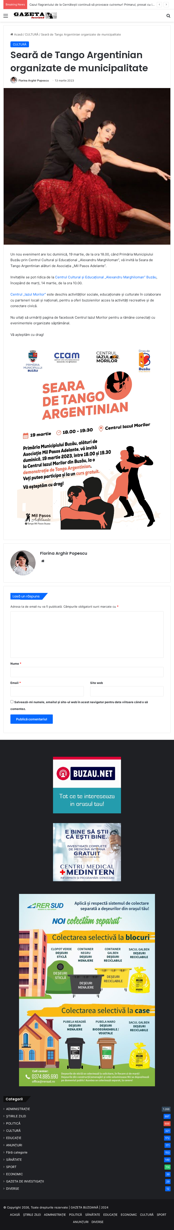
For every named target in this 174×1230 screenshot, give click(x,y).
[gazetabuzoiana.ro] (35, 15)
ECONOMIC (14, 1174)
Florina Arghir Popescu (34, 80)
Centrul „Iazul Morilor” (28, 294)
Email (15, 683)
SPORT (11, 1167)
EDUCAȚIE (13, 1138)
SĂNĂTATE (14, 1159)
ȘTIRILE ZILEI (16, 1116)
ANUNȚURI (14, 1145)
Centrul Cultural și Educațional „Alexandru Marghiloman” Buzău (105, 277)
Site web (96, 683)
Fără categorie (16, 1152)
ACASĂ (15, 1214)
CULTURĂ (32, 34)
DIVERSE (12, 1188)
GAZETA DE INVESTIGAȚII (25, 1181)
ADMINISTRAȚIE (18, 1109)
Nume (15, 663)
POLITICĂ (13, 1123)
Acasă (17, 34)
